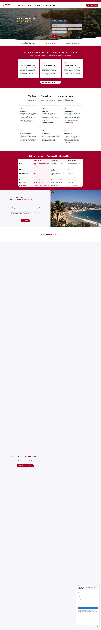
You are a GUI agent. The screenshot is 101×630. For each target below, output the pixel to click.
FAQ (43, 5)
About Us (30, 5)
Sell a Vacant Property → (69, 142)
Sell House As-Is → (24, 123)
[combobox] (67, 25)
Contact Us (48, 5)
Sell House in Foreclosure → (25, 144)
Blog (54, 5)
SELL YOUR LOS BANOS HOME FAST (50, 82)
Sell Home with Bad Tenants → (48, 122)
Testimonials (37, 5)
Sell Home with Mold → (46, 144)
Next (55, 36)
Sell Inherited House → (68, 122)
